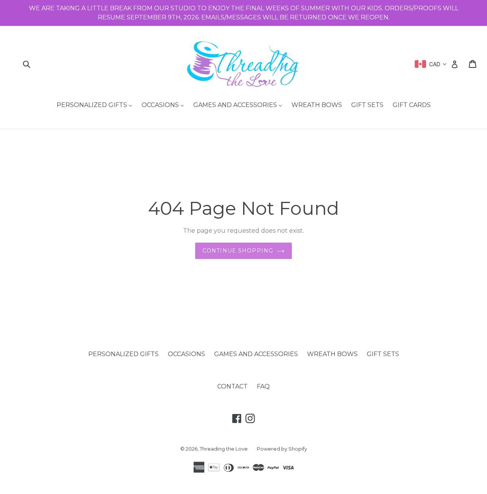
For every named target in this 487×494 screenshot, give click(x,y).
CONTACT (232, 386)
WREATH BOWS (332, 354)
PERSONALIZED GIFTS (123, 354)
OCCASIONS (186, 354)
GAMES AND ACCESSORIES (256, 354)
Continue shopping (237, 250)
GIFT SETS (383, 354)
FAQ (263, 386)
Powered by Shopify (282, 449)
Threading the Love (224, 449)
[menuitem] (94, 105)
